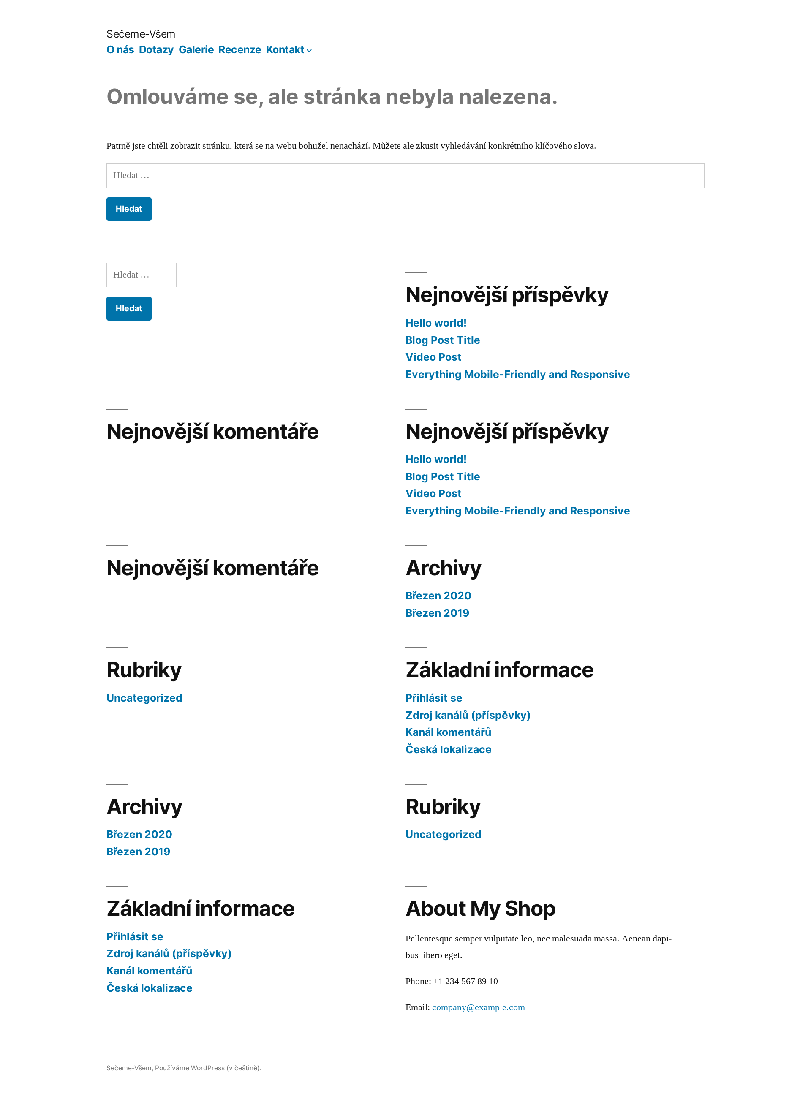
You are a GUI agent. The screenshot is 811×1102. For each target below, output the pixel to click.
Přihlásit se (434, 697)
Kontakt (285, 49)
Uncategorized (144, 697)
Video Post (434, 357)
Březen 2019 (437, 613)
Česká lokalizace (449, 749)
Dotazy (156, 49)
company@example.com (478, 1007)
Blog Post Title (443, 340)
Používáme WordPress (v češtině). (208, 1068)
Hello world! (436, 322)
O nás (120, 49)
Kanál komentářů (448, 732)
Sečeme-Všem (141, 33)
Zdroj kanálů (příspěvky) (468, 715)
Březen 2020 (438, 595)
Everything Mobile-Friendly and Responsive (518, 374)
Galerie (196, 49)
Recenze (239, 49)
